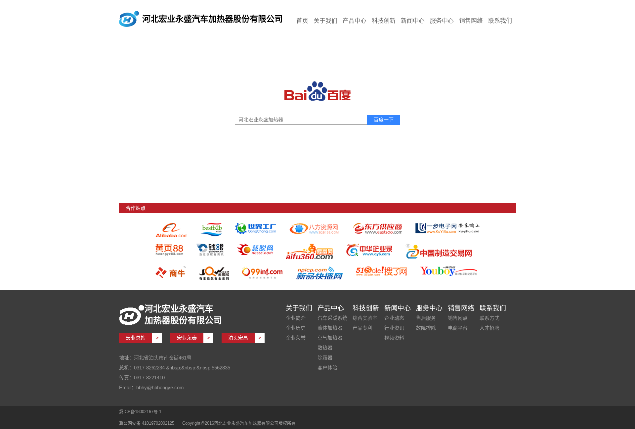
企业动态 (394, 318)
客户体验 (327, 367)
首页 (302, 21)
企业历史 (296, 328)
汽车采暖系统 (332, 318)
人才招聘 (489, 328)
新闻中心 (413, 21)
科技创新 (384, 21)
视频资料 (394, 338)
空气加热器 (330, 338)
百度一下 (384, 119)
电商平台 (458, 328)
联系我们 (500, 21)
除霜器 (325, 357)
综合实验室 (365, 318)
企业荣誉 (296, 338)
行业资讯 (394, 328)
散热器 (325, 348)
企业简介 (296, 318)
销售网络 (471, 21)
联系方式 (489, 318)
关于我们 (325, 21)
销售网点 (458, 318)
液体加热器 (330, 328)
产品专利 (362, 328)
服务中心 (442, 21)
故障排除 (426, 328)
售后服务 (426, 318)
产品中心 (354, 21)
